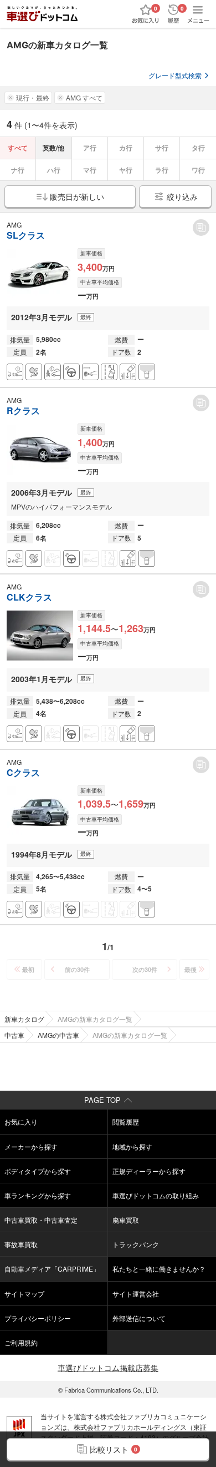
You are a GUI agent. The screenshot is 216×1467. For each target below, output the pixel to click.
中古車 (14, 1035)
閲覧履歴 (125, 1121)
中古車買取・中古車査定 (41, 1219)
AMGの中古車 (58, 1035)
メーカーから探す (31, 1146)
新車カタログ (24, 1019)
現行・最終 (32, 97)
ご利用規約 (21, 1342)
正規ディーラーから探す (149, 1171)
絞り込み (182, 196)
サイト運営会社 (135, 1293)
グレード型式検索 (175, 75)
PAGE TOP (102, 1100)
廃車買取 (125, 1219)
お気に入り (21, 1121)
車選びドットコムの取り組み (155, 1195)
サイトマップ (24, 1293)
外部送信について (139, 1318)
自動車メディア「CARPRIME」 (52, 1268)
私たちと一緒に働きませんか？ (158, 1268)
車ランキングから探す (37, 1195)
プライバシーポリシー (37, 1318)
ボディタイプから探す (37, 1171)
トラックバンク (135, 1244)
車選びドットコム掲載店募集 (108, 1367)
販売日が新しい (77, 196)
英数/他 (53, 148)
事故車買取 (21, 1244)
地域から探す (132, 1146)
